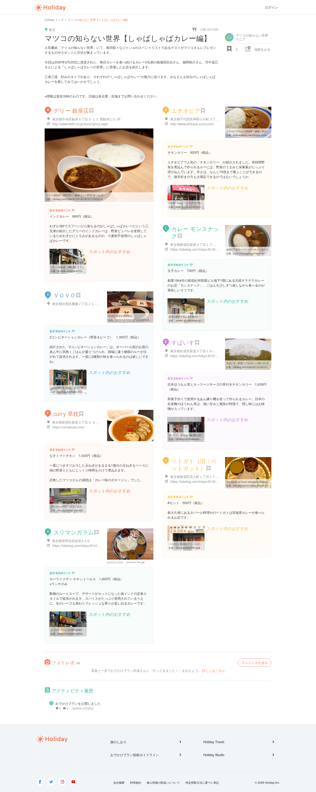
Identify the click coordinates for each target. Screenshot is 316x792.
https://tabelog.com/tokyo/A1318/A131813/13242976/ (91, 545)
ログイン (271, 7)
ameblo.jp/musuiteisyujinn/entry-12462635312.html (203, 320)
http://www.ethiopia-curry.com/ (192, 124)
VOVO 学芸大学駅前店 (120, 316)
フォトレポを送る (255, 662)
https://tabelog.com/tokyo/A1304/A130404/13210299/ (209, 481)
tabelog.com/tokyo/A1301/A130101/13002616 (78, 199)
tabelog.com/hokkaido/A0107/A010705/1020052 (202, 439)
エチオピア (185, 110)
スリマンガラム (73, 532)
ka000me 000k (115, 562)
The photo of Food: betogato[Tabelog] (246, 481)
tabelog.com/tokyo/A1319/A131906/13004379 (258, 367)
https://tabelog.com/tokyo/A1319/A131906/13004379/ (209, 355)
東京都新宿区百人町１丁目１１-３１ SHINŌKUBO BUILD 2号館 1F (219, 476)
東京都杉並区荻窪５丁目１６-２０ (195, 351)
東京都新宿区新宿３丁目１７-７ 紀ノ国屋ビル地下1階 (209, 244)
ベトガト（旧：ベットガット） (194, 464)
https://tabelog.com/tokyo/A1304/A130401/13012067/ (209, 249)
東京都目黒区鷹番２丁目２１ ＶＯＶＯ (80, 303)
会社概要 (118, 782)
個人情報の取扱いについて (163, 782)
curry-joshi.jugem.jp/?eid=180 (248, 253)
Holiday (50, 7)
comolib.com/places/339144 (72, 271)
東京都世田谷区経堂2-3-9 (70, 540)
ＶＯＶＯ (64, 295)
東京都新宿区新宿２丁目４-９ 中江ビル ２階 (84, 422)
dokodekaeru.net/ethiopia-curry (249, 135)
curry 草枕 (66, 413)
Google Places (136, 562)
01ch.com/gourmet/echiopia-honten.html (197, 207)
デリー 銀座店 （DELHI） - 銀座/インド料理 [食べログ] (74, 195)
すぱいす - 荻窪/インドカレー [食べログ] (247, 363)
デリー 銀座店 (71, 110)
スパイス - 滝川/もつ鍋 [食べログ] (186, 435)
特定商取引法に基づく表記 (202, 782)
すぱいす (183, 342)
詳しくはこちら (213, 670)
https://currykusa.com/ (68, 427)
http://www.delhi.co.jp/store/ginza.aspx (80, 124)
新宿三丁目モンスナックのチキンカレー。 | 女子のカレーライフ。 (260, 249)
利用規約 (135, 782)
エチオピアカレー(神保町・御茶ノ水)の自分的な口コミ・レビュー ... (261, 131)
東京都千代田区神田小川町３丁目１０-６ (200, 119)
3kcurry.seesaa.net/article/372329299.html (80, 510)
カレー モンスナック (195, 232)
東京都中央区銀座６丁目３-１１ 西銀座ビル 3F (86, 119)
